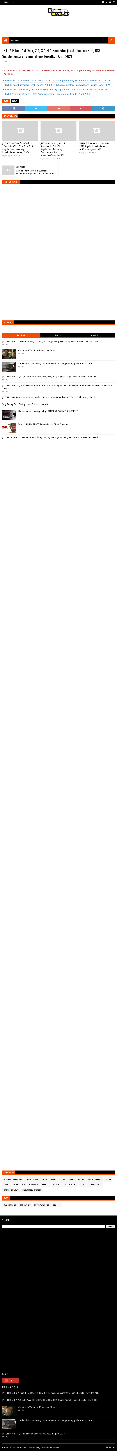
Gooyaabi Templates (50, 1447)
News (15, 1185)
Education (25, 1205)
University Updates (31, 1190)
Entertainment (49, 1179)
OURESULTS (33, 1185)
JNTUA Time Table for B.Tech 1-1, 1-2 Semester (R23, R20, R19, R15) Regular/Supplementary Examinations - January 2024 (19, 148)
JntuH (81, 1179)
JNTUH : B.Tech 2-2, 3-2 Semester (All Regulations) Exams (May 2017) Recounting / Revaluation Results (50, 437)
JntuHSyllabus (95, 1179)
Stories (57, 1185)
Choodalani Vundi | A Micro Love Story (36, 350)
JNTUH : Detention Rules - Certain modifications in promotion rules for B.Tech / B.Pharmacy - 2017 (48, 397)
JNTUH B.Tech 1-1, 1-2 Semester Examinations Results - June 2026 (33, 1433)
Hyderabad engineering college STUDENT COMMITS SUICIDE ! (48, 411)
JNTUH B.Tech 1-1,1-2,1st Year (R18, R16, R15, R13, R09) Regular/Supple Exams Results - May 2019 (49, 376)
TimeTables (96, 1185)
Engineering (32, 1179)
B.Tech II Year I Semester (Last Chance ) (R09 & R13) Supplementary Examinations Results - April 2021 (56, 89)
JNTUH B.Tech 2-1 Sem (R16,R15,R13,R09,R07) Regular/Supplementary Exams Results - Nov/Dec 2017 (50, 341)
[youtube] (110, 2)
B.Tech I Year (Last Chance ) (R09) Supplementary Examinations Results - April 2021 (46, 93)
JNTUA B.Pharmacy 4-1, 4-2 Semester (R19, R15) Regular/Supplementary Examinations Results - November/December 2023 (54, 149)
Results (46, 1185)
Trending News (11, 1190)
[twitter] (106, 2)
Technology (70, 1185)
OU (23, 1185)
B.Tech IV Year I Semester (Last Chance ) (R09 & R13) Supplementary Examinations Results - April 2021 (56, 80)
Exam (63, 1179)
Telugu (83, 1185)
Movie (7, 1185)
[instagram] (113, 2)
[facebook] (102, 2)
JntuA (14, 101)
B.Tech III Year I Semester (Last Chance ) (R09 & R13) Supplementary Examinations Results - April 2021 (56, 84)
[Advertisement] (58, 27)
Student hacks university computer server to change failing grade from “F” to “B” (55, 363)
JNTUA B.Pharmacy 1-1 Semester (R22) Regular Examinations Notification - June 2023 (94, 146)
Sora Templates (19, 1447)
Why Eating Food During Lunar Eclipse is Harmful (25, 404)
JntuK (108, 1179)
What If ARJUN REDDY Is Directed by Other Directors (43, 424)
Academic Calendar (13, 1179)
